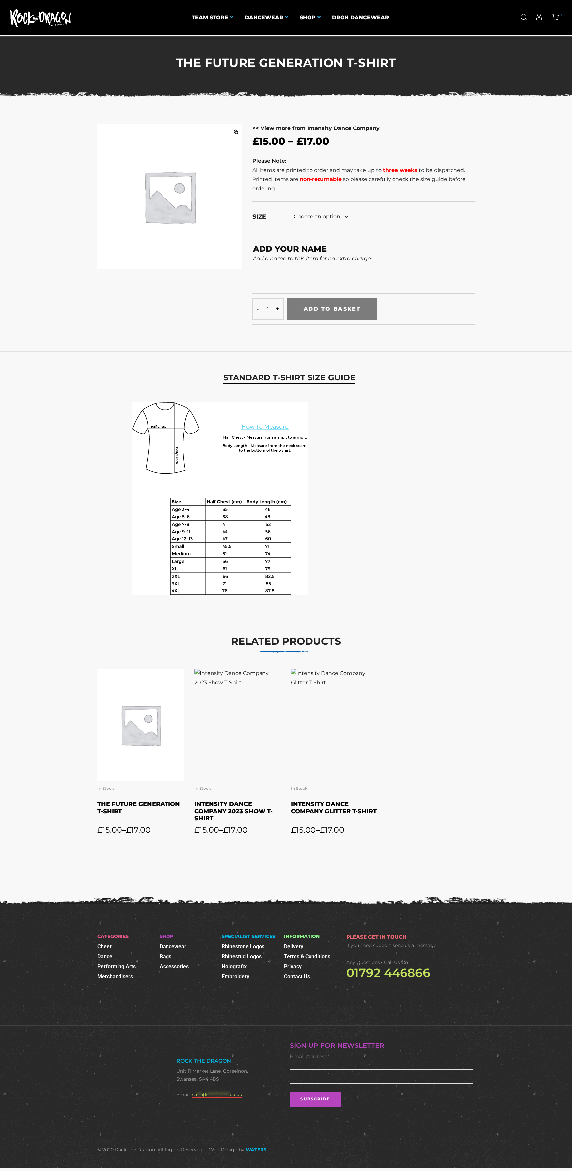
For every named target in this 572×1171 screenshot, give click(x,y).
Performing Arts (116, 966)
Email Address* (309, 1056)
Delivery (293, 946)
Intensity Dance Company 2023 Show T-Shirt (233, 811)
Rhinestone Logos (243, 946)
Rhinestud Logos (242, 956)
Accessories (174, 966)
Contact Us (297, 976)
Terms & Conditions (307, 956)
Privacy (293, 966)
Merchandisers (115, 976)
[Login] (540, 17)
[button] (236, 131)
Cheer (104, 946)
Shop (308, 17)
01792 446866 (388, 972)
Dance (104, 956)
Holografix (234, 966)
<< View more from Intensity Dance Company (316, 128)
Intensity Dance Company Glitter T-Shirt (334, 807)
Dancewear (264, 17)
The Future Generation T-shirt (138, 807)
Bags (165, 956)
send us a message (414, 945)
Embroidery (235, 976)
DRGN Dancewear (360, 17)
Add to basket (332, 309)
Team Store (210, 17)
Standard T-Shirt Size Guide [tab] (289, 377)
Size (259, 216)
